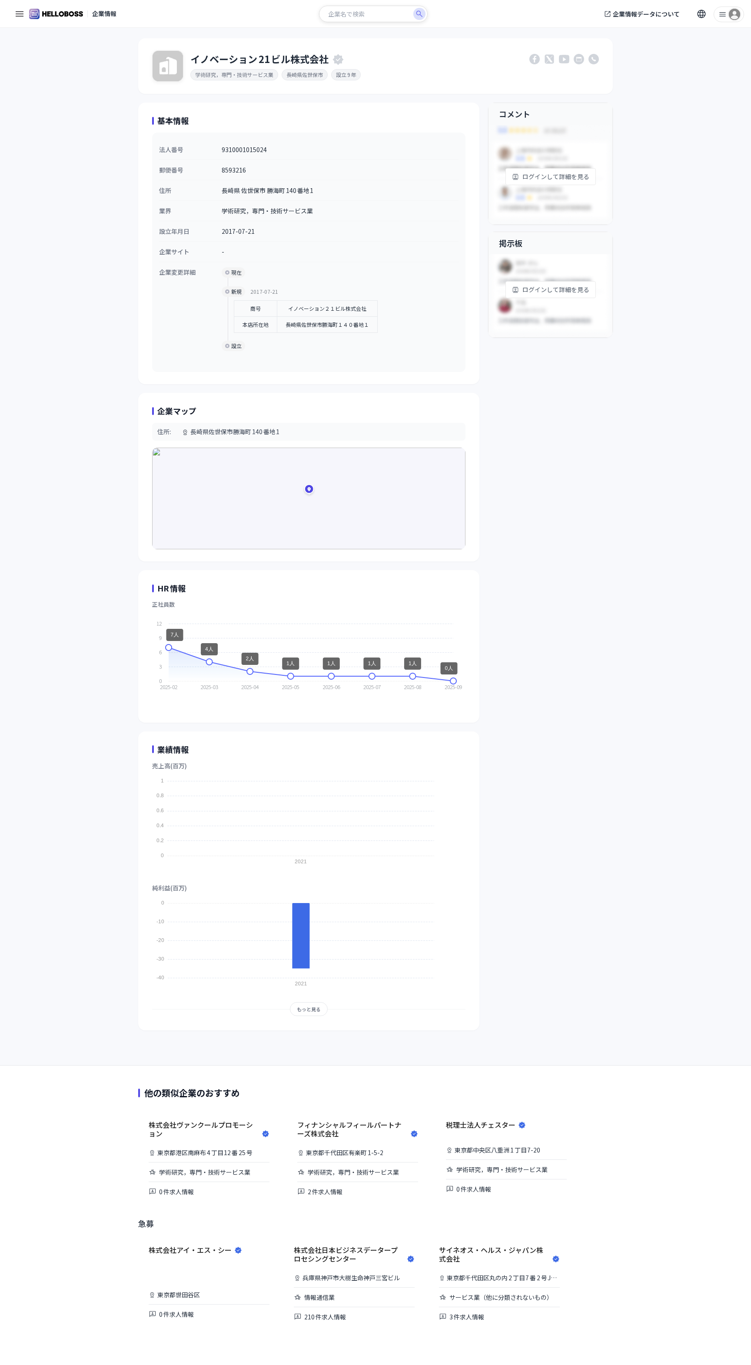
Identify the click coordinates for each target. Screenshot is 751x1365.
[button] (309, 490)
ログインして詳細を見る (555, 176)
